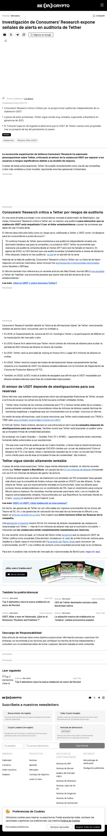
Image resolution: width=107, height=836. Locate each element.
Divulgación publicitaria (93, 768)
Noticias (6, 16)
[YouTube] (4, 34)
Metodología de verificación (90, 762)
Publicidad (6, 760)
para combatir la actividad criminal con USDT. (37, 420)
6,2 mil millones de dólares (77, 469)
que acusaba (97, 271)
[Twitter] (11, 34)
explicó (17, 498)
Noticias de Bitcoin (65, 768)
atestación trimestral (17, 523)
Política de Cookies (70, 820)
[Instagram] (23, 34)
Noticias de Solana (64, 798)
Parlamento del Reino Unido (60, 541)
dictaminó (67, 534)
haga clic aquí (93, 551)
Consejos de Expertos (39, 774)
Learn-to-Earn (35, 779)
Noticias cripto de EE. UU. (66, 787)
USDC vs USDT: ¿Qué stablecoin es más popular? (40, 503)
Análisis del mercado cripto (65, 774)
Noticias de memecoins (67, 803)
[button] (27, 716)
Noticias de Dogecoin (66, 793)
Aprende (33, 765)
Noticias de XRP (63, 763)
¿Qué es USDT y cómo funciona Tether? (35, 283)
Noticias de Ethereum (66, 781)
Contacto (6, 765)
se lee (50, 254)
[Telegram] (17, 34)
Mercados (15, 16)
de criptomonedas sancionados (77, 263)
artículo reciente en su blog (26, 514)
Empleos (6, 774)
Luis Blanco (28, 99)
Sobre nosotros (9, 769)
